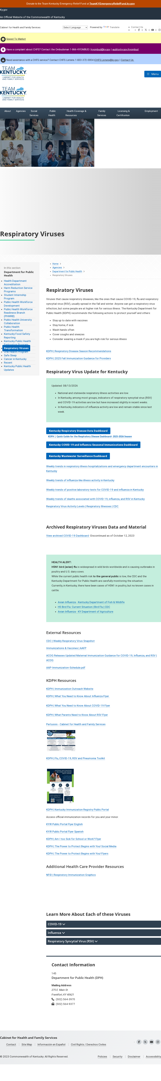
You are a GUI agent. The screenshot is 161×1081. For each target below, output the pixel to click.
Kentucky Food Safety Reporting (17, 335)
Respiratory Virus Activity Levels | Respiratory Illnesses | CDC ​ (82, 506)
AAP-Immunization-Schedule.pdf (65, 667)
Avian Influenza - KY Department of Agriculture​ (85, 611)
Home (55, 263)
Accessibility (153, 1056)
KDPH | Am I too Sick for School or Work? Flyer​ (73, 838)
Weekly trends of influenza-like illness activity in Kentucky (80, 480)
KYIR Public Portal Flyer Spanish (64, 831)
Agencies (57, 267)
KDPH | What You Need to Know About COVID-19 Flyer (78, 705)
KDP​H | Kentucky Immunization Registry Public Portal (77, 809)
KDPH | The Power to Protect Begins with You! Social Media (81, 846)
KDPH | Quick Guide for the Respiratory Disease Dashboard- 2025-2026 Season (90, 436)
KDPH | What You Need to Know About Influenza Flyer (78, 696)
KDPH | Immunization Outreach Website (69, 688)
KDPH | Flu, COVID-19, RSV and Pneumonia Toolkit (75, 758)
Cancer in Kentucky (15, 359)
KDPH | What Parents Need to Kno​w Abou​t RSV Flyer (77, 714)
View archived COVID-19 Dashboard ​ (67, 535)
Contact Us (137, 27)
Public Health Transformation (13, 328)
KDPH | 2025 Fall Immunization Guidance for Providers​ (78, 358)
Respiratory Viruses (16, 348)
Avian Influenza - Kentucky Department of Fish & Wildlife (91, 602)
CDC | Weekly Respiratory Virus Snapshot (70, 640)
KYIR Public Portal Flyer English (64, 824)
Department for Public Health (67, 271)
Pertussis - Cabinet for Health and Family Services (75, 724)
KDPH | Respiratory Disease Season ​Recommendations (78, 351)
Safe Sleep (10, 355)
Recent (8, 362)
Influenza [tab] (55, 933)
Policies (102, 1056)
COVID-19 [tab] (55, 924)
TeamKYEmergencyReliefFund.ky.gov (112, 3)
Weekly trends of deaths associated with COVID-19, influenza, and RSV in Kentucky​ (95, 498)
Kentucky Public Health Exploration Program (17, 343)
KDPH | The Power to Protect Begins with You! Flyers (77, 853)
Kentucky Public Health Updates (17, 368)
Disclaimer (134, 1056)
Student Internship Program (15, 296)
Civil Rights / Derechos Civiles (88, 1044)
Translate (114, 27)
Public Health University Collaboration (18, 321)
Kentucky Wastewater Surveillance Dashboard (78, 456)
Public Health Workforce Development (18, 303)
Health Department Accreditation (15, 282)
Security (117, 1056)
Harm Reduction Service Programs (18, 289)
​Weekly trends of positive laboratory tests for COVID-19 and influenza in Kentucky (95, 489)
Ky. (3, 9)
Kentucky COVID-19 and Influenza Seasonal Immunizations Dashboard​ (93, 444)
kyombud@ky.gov (100, 49)
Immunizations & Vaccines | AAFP (66, 648)
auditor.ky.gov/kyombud (125, 49)
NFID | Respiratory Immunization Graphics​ (71, 874)
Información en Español (51, 1044)
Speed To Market (16, 38)
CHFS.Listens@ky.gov (107, 60)
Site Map (27, 1044)
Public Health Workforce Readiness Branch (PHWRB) (18, 313)
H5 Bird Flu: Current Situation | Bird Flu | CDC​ (84, 606)
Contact (11, 1044)
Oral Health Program (16, 351)
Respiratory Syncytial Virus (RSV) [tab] (71, 941)
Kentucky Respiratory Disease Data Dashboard (78, 430)
